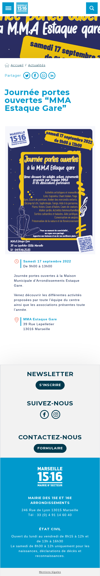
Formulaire (50, 448)
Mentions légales (50, 572)
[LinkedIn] (51, 75)
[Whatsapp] (43, 75)
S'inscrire (50, 385)
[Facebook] (35, 75)
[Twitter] (26, 75)
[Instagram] (55, 414)
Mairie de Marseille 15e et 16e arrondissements (22, 8)
